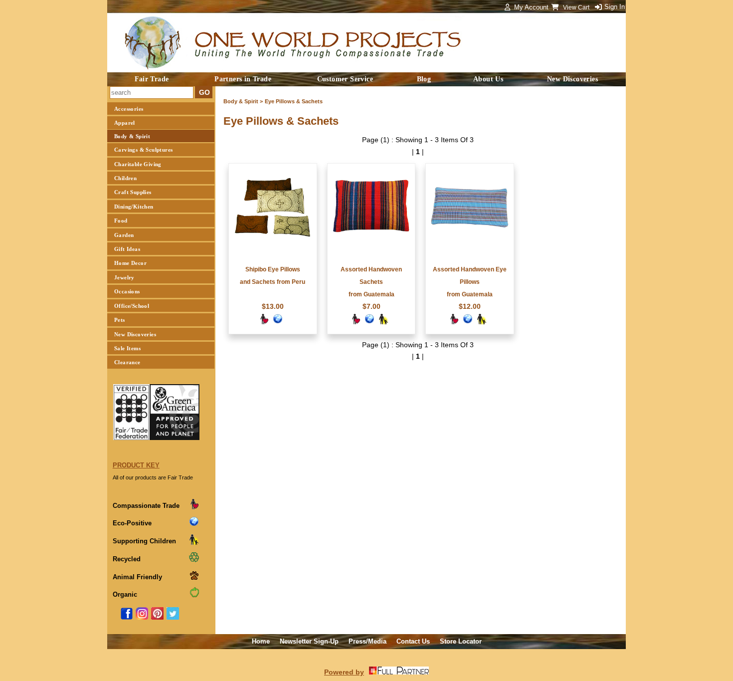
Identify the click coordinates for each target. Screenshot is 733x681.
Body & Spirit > (243, 101)
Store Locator (461, 641)
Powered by (344, 672)
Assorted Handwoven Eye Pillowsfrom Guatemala (470, 282)
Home (261, 641)
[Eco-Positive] (278, 322)
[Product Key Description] (194, 507)
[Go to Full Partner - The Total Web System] (399, 672)
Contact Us (413, 641)
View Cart (577, 7)
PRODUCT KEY (136, 465)
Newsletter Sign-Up (309, 641)
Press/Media (367, 641)
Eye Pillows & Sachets (294, 101)
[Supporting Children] (383, 322)
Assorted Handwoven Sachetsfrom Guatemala (371, 282)
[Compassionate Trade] (264, 322)
